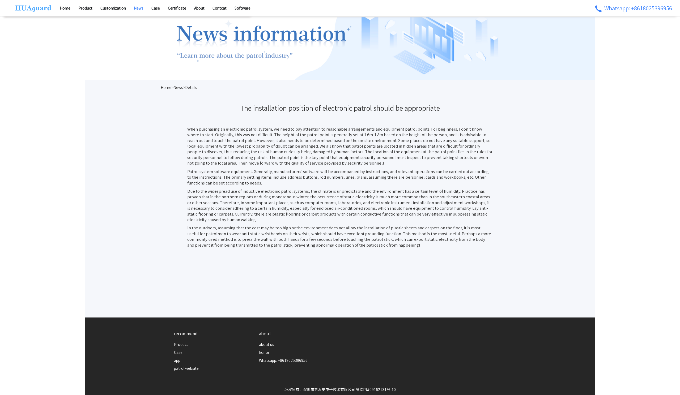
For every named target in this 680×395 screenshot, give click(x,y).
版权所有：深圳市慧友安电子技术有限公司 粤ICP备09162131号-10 (340, 390)
